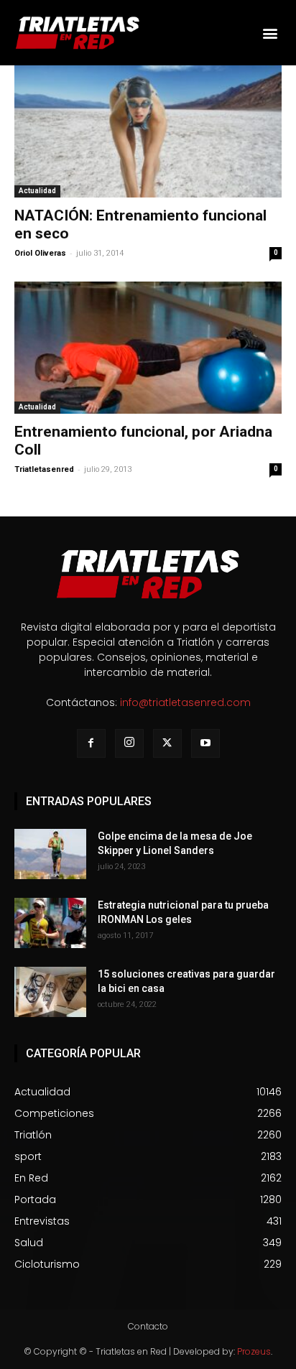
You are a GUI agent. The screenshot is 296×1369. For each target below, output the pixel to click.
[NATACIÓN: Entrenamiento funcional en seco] (148, 131)
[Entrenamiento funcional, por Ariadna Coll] (148, 348)
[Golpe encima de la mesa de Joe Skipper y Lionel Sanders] (50, 854)
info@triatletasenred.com (185, 702)
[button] (270, 33)
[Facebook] (91, 743)
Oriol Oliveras (40, 253)
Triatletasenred (44, 469)
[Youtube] (205, 743)
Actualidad (37, 191)
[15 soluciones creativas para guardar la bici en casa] (50, 992)
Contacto (148, 1326)
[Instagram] (129, 743)
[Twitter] (167, 743)
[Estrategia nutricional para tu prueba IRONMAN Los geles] (50, 923)
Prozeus (254, 1351)
